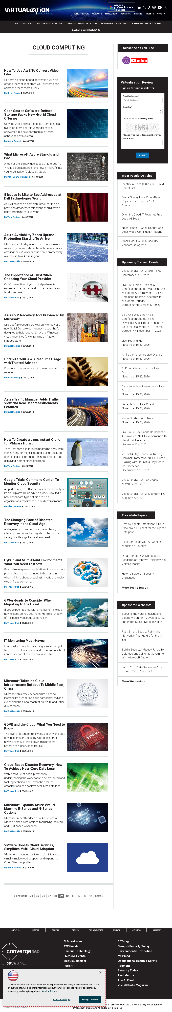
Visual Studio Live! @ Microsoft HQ (143, 493)
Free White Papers (134, 515)
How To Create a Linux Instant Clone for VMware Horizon (32, 441)
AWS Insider (71, 946)
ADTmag (123, 941)
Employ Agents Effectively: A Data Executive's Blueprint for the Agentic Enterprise (144, 528)
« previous (20, 896)
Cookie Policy (49, 991)
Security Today (128, 970)
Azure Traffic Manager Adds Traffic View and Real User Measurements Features (31, 403)
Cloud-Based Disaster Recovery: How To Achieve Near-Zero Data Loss (33, 767)
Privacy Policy (146, 119)
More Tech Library (134, 587)
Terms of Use (116, 1004)
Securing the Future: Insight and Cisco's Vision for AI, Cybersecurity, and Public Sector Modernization (143, 617)
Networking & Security (114, 24)
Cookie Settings (61, 999)
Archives (55, 930)
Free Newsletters (96, 930)
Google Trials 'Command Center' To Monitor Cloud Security (31, 482)
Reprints (116, 930)
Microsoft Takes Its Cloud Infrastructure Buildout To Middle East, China (34, 684)
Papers (85, 14)
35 (37, 896)
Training (138, 14)
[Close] (100, 972)
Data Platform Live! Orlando (139, 404)
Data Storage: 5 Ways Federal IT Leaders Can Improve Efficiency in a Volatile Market (144, 560)
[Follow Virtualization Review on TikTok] (149, 8)
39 (61, 896)
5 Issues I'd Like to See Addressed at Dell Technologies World (32, 197)
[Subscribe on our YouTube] (132, 63)
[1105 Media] (16, 964)
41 (72, 896)
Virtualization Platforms (146, 24)
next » (99, 896)
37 (49, 896)
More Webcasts (132, 681)
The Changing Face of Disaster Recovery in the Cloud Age (28, 522)
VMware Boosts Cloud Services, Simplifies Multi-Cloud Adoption (29, 847)
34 (31, 896)
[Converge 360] (20, 952)
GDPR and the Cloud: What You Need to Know (34, 726)
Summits (149, 14)
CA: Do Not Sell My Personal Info (143, 1004)
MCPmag (124, 956)
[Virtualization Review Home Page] (28, 11)
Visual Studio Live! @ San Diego (141, 271)
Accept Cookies (89, 999)
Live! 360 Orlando (132, 340)
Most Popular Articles (137, 175)
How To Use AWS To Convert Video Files (31, 72)
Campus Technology (77, 951)
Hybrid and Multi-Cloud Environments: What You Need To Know (33, 562)
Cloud (14, 24)
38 (55, 896)
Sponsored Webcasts (136, 605)
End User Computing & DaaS (82, 24)
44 (90, 896)
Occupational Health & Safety (137, 961)
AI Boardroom (72, 941)
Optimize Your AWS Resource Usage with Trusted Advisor (32, 361)
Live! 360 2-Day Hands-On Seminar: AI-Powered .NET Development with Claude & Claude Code (144, 436)
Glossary (157, 930)
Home (76, 14)
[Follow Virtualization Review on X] (144, 7)
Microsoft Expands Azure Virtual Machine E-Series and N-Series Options (29, 809)
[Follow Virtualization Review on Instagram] (154, 8)
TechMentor (126, 975)
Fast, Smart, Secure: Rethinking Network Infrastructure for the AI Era (142, 635)
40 (67, 896)
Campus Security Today (133, 946)
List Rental (136, 930)
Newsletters (111, 14)
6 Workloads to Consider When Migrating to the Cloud (28, 602)
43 (84, 896)
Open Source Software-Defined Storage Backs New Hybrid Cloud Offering (30, 114)
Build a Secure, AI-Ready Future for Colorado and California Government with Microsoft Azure (144, 653)
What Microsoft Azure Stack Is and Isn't (31, 156)
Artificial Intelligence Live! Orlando (142, 354)
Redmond (124, 965)
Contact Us (15, 930)
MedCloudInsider (74, 961)
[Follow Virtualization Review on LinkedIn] (139, 8)
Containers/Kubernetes (49, 24)
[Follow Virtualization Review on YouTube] (160, 7)
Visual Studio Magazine (133, 985)
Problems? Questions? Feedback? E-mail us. (98, 1008)
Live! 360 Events (74, 956)
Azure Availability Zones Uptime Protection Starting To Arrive (29, 237)
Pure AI (68, 965)
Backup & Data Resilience (86, 30)
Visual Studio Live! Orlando (138, 418)
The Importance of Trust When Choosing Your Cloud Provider (28, 277)
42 (78, 896)
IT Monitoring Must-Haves (24, 641)
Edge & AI (27, 24)
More (159, 14)
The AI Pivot (126, 980)
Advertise (126, 14)
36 (43, 896)
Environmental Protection (135, 951)
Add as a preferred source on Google (123, 7)
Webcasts (97, 14)
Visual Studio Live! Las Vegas (140, 480)
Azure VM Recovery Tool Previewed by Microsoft (34, 317)
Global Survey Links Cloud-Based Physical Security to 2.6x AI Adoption (142, 201)
